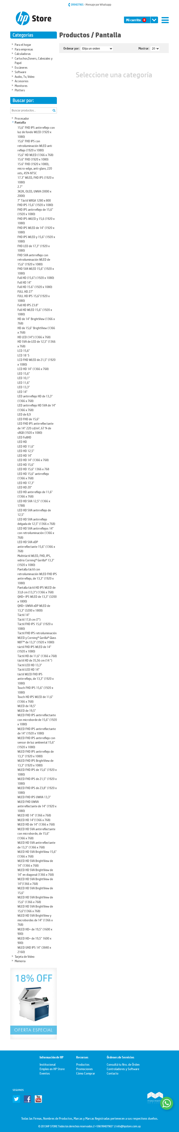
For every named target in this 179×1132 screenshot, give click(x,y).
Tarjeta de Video (24, 956)
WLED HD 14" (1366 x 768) (34, 815)
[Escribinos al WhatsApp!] (166, 1103)
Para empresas (24, 49)
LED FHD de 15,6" (28, 418)
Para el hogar (23, 44)
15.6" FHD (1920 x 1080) (32, 159)
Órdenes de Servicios (120, 1057)
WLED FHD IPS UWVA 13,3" (34, 796)
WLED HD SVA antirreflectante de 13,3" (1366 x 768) (36, 844)
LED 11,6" (23, 382)
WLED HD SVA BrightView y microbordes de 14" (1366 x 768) (35, 919)
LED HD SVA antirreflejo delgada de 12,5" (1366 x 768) (36, 521)
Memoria (20, 960)
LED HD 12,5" (25, 450)
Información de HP (51, 1057)
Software (20, 71)
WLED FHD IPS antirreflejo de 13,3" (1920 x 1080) (35, 753)
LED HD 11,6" (25, 446)
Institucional (47, 1064)
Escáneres (21, 67)
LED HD (22, 441)
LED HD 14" (24, 455)
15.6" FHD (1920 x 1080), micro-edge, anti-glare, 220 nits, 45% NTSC (34, 168)
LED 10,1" (23, 377)
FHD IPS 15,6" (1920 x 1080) (35, 204)
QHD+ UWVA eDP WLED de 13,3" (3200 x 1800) (33, 607)
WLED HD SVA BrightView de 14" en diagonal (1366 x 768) (35, 871)
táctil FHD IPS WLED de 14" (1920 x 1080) (34, 648)
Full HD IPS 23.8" (27, 305)
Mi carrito (135, 20)
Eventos (45, 1073)
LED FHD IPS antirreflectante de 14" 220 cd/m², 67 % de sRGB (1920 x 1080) (35, 427)
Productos (74, 35)
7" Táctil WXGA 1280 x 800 (34, 200)
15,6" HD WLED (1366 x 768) (35, 154)
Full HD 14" (24, 282)
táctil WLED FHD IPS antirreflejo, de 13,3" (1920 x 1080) (35, 678)
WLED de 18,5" (26, 705)
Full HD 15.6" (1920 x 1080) (34, 286)
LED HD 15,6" (25, 464)
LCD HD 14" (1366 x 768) (33, 368)
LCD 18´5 (23, 355)
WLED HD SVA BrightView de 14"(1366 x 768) (35, 881)
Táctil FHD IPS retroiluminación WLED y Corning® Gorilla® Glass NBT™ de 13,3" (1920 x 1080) (37, 637)
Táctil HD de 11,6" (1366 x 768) (37, 655)
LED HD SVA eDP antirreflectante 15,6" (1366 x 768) (36, 546)
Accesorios (21, 80)
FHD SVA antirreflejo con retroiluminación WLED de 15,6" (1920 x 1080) (33, 259)
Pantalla (20, 122)
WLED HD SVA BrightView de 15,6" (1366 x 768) (35, 899)
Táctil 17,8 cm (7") (29, 619)
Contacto (112, 1073)
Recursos (82, 1057)
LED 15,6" (23, 373)
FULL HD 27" (25, 291)
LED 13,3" (23, 386)
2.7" (20, 186)
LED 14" (22, 391)
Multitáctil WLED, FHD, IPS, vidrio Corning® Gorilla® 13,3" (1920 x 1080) (35, 560)
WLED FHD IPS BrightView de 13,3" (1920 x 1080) (35, 762)
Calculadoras (23, 53)
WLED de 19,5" (26, 710)
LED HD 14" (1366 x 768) (33, 459)
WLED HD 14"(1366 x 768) (33, 819)
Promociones (84, 1068)
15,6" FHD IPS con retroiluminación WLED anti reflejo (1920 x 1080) (34, 145)
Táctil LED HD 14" (28, 669)
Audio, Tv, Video (24, 76)
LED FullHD (24, 437)
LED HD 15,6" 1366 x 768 (33, 468)
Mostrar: (143, 48)
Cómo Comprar (85, 1073)
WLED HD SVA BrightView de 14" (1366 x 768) (35, 862)
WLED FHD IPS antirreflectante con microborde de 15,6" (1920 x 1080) (37, 719)
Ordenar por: (71, 48)
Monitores (21, 85)
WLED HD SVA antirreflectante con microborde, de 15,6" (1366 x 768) (36, 833)
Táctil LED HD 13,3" (29, 664)
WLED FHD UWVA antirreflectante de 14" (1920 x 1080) (36, 806)
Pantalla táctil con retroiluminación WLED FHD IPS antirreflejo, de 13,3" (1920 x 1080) (37, 576)
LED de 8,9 (24, 414)
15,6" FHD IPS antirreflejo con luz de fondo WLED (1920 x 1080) (36, 132)
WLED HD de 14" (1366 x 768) (36, 824)
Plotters (20, 90)
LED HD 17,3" (25, 482)
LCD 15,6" (23, 350)
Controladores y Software (123, 1068)
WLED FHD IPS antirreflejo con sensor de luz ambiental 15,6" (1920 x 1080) (36, 742)
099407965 (77, 4)
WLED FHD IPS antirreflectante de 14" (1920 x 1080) (36, 730)
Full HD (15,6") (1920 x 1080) (35, 277)
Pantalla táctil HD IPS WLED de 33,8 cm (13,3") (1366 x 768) (36, 589)
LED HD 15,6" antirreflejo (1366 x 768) (33, 475)
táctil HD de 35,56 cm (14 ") (34, 660)
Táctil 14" (23, 614)
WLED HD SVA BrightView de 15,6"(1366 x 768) (35, 908)
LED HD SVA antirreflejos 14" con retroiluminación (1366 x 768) (35, 532)
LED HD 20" (24, 487)
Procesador (22, 118)
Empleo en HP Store (52, 1068)
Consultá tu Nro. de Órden (123, 1064)
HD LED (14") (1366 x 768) (34, 337)
